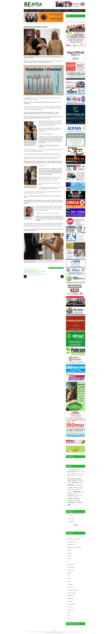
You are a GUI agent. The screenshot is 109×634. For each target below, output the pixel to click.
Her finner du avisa (47, 10)
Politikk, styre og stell (71, 592)
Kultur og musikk (70, 570)
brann (74, 471)
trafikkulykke (70, 498)
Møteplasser (69, 584)
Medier (68, 578)
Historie (68, 558)
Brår (82, 471)
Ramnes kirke (31, 274)
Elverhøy (69, 473)
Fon (73, 474)
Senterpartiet (77, 495)
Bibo (78, 470)
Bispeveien (70, 471)
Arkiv (68, 527)
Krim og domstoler (71, 567)
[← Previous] (25, 276)
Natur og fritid (70, 587)
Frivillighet (69, 555)
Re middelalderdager (71, 604)
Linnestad (81, 482)
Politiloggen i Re (70, 595)
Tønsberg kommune (72, 500)
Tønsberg (76, 498)
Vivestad (79, 502)
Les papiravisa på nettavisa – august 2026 (32, 272)
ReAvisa (80, 487)
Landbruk (69, 572)
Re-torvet (75, 487)
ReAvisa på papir (71, 489)
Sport (68, 612)
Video (32, 10)
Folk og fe (69, 550)
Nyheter (26, 10)
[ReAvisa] (33, 6)
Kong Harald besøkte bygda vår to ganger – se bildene (35, 271)
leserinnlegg (75, 482)
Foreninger (69, 553)
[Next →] (62, 276)
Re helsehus (77, 489)
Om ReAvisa (66, 10)
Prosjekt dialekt (70, 598)
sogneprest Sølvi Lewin (39, 274)
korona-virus (75, 480)
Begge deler (71, 521)
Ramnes (71, 485)
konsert (69, 480)
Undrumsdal (72, 502)
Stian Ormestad (36, 23)
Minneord (69, 581)
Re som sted (69, 606)
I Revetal (71, 515)
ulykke (78, 500)
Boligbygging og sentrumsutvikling (74, 547)
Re (71, 487)
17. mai (69, 470)
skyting (81, 495)
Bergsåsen (74, 470)
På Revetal (71, 518)
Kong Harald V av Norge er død (30, 269)
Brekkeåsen (79, 471)
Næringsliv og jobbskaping (72, 589)
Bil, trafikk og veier (71, 544)
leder (68, 575)
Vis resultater (75, 525)
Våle (69, 505)
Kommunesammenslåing (74, 479)
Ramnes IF (77, 485)
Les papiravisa (38, 10)
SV (77, 496)
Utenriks (69, 615)
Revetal (76, 492)
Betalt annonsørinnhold (72, 541)
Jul (78, 475)
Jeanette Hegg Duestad (73, 475)
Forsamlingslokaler (58, 10)
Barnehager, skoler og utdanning (73, 538)
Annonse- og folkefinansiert (77, 10)
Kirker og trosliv (70, 564)
